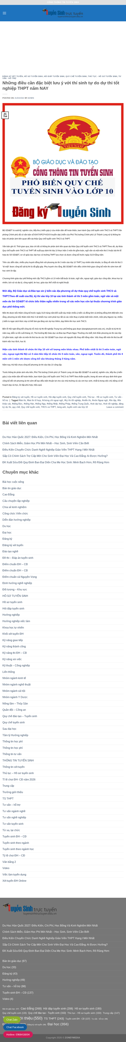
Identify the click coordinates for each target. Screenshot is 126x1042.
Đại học (6, 532)
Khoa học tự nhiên (13, 627)
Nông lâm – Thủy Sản (15, 703)
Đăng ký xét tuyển (12, 545)
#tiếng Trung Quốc (80, 404)
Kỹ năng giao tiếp (12, 640)
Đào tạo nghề (10, 551)
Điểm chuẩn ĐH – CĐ (15, 564)
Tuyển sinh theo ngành (15, 842)
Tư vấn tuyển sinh (12, 823)
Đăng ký (7, 538)
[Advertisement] (63, 46)
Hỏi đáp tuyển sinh (13, 608)
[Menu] (4, 13)
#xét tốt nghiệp (110, 404)
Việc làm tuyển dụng (14, 874)
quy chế (16, 407)
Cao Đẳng (8, 494)
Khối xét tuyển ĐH (13, 633)
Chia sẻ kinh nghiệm (14, 507)
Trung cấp (8, 785)
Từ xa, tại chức (11, 830)
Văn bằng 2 (9, 862)
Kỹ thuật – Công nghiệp (16, 665)
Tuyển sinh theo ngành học (18, 849)
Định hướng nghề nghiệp (17, 583)
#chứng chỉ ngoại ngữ (52, 400)
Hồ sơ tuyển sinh (12, 602)
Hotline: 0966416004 (18, 1034)
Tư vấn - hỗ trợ (100, 1019)
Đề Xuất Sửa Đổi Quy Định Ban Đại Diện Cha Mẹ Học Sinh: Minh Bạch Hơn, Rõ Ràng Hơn (55, 462)
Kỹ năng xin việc (12, 659)
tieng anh (61, 407)
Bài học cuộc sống (13, 481)
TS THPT (8, 798)
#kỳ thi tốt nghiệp (72, 400)
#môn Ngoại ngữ (100, 400)
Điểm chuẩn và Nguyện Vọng (19, 576)
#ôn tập (112, 400)
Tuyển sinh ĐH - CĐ (77, 1019)
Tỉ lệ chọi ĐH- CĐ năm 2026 (18, 779)
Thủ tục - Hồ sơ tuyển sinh (102, 76)
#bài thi (22, 400)
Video (5, 868)
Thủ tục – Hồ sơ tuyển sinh (18, 773)
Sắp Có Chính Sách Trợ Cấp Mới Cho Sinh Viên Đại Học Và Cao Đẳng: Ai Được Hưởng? (55, 456)
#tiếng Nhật (52, 404)
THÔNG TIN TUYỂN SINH (18, 760)
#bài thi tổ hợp (34, 400)
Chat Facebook (15, 1027)
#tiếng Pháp (64, 404)
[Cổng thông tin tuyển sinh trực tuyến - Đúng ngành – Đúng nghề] (63, 13)
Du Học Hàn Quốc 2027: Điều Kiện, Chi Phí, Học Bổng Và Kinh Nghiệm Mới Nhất (50, 437)
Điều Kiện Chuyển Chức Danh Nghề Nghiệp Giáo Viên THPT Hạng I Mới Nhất (48, 449)
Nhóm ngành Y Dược (15, 697)
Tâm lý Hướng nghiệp (15, 735)
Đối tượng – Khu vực (14, 589)
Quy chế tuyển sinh (13, 722)
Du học (6, 526)
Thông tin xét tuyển (13, 767)
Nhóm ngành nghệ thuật (16, 684)
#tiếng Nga (40, 404)
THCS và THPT (48, 407)
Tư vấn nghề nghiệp (14, 817)
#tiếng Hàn (29, 404)
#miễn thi (86, 400)
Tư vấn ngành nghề (13, 811)
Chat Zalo (11, 1019)
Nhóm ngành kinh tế (14, 678)
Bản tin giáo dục (11, 488)
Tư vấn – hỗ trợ (11, 804)
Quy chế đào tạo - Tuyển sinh (47, 1013)
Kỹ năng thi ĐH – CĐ (14, 652)
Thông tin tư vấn (11, 754)
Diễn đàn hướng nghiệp (16, 519)
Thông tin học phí (12, 741)
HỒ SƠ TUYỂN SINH (15, 596)
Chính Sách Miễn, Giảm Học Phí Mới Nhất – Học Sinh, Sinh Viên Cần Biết (45, 443)
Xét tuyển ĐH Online (14, 880)
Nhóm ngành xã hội (13, 691)
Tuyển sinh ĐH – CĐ (14, 836)
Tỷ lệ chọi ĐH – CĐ (13, 855)
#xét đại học (96, 404)
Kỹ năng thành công (14, 646)
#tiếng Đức (17, 404)
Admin (31, 98)
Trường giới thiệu (12, 792)
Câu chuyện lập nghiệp (16, 501)
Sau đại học (9, 728)
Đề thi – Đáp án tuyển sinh (17, 557)
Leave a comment (115, 407)
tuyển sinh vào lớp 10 (77, 407)
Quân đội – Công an (14, 709)
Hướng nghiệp (11, 614)
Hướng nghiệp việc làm (16, 621)
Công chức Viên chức (15, 513)
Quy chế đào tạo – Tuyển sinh (19, 716)
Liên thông (8, 671)
